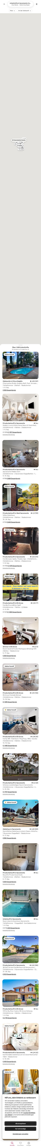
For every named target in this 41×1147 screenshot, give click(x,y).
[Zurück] (4, 4)
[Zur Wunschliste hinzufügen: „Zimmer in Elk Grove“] (35, 619)
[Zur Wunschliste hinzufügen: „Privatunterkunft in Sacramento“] (35, 396)
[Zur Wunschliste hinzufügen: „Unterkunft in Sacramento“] (35, 892)
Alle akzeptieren (20, 1123)
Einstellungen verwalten (20, 1134)
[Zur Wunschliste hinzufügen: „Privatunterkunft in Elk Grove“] (35, 576)
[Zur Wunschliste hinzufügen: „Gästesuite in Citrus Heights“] (35, 354)
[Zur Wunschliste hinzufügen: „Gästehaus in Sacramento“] (35, 802)
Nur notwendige (20, 1129)
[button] (9, 390)
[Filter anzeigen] (37, 4)
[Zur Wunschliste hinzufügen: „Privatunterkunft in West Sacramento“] (35, 486)
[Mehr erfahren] (28, 349)
